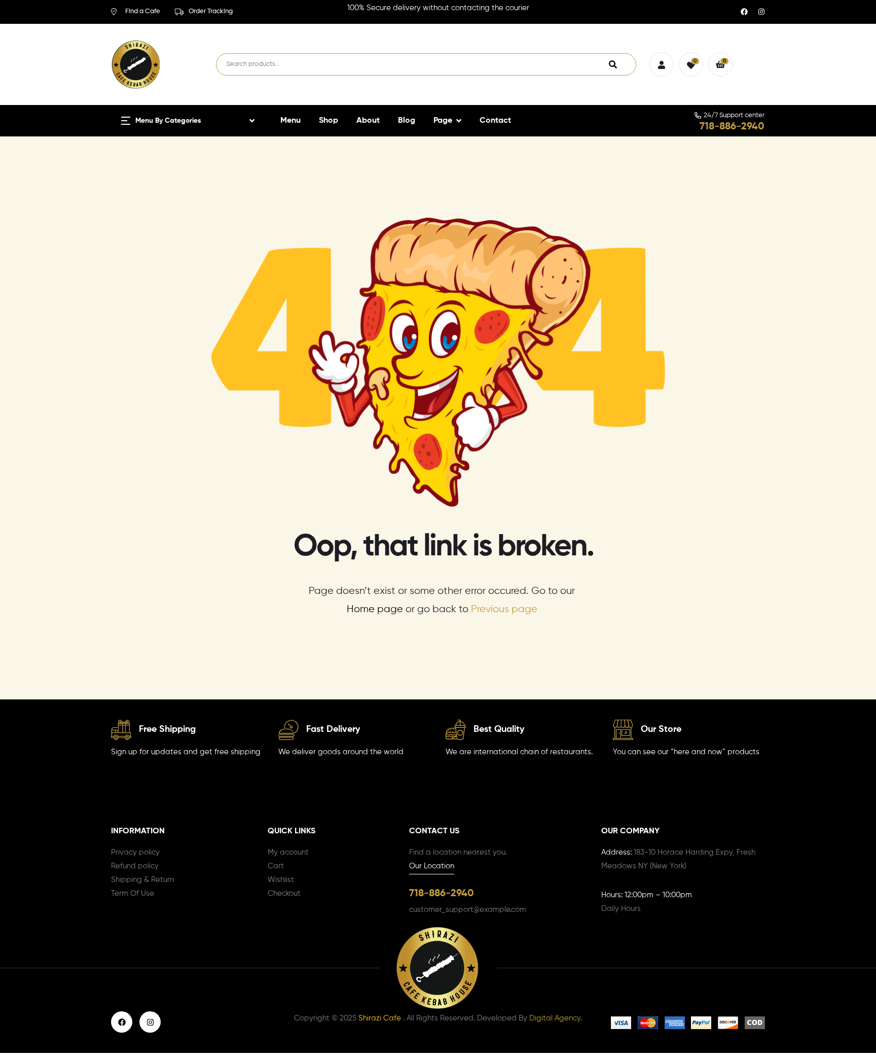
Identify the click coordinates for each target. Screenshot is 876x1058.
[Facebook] (744, 11)
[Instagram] (761, 11)
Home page (375, 609)
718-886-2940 (732, 127)
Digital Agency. (555, 1018)
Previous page (504, 609)
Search (613, 64)
